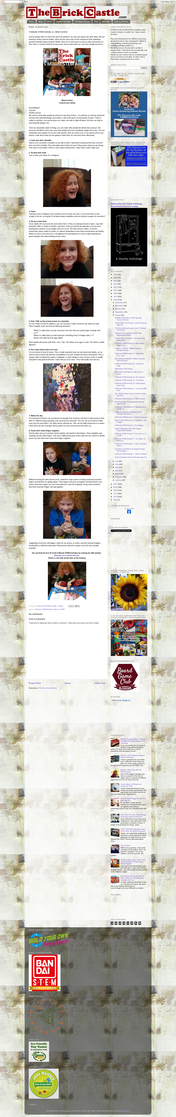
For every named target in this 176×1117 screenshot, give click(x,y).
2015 (115, 490)
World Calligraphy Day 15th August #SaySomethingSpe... (128, 429)
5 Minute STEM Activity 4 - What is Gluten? (131, 454)
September (119, 312)
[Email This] (69, 606)
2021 (115, 290)
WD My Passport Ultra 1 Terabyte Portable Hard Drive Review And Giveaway (133, 741)
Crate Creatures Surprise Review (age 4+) (131, 457)
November (119, 306)
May (117, 467)
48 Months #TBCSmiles (124, 369)
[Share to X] (74, 606)
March (118, 474)
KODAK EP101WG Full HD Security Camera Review (128, 319)
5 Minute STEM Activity (43, 609)
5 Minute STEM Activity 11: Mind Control (130, 399)
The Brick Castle (129, 508)
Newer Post (35, 683)
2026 (115, 274)
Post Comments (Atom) (48, 688)
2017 (115, 484)
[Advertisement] (123, 183)
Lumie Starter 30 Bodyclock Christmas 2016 (131, 785)
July (117, 461)
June (117, 464)
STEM (62, 609)
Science (56, 609)
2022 (115, 287)
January (118, 480)
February (119, 477)
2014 (115, 493)
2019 (115, 296)
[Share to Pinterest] (78, 606)
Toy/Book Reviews (63, 22)
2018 (115, 300)
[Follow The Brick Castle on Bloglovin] (121, 701)
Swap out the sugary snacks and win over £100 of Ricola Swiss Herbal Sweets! (133, 861)
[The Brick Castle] (129, 513)
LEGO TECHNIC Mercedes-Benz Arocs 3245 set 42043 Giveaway (133, 830)
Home (31, 22)
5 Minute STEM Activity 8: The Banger (129, 425)
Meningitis (106, 22)
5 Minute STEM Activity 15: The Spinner (130, 377)
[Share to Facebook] (76, 606)
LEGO (49, 22)
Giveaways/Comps (82, 22)
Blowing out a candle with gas (66, 555)
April (117, 471)
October (118, 309)
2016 (115, 487)
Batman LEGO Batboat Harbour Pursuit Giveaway (133, 756)
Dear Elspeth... (126, 845)
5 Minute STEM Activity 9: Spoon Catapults (131, 417)
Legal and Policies (121, 22)
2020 (115, 293)
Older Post (99, 683)
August (118, 315)
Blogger (127, 1111)
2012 (115, 500)
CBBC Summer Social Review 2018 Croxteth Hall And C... (128, 413)
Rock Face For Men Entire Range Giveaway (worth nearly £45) (133, 816)
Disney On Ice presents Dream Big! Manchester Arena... (128, 334)
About (40, 22)
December (119, 302)
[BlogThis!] (72, 606)
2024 (115, 281)
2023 (115, 284)
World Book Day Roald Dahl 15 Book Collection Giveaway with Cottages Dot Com (132, 878)
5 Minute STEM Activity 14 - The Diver (129, 380)
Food (96, 22)
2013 (115, 497)
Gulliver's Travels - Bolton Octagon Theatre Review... (128, 349)
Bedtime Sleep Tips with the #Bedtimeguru (131, 771)
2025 (115, 278)
